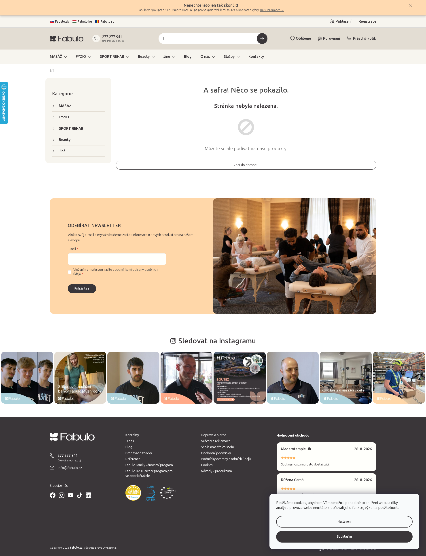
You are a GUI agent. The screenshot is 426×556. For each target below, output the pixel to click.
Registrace (367, 21)
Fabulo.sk (62, 22)
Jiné (62, 151)
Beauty (65, 140)
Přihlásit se (81, 288)
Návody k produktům (216, 471)
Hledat (262, 38)
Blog (128, 447)
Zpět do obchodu (246, 165)
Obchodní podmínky (216, 453)
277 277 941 (112, 37)
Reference (132, 459)
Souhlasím (344, 537)
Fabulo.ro (107, 22)
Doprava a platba (214, 435)
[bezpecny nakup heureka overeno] (133, 493)
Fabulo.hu (85, 22)
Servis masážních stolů (217, 447)
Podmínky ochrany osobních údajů (226, 459)
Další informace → (272, 10)
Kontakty (132, 435)
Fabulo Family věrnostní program (149, 465)
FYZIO (64, 117)
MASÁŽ (65, 106)
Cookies (207, 465)
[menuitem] (58, 57)
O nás (129, 441)
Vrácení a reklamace (215, 441)
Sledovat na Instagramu (217, 341)
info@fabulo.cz (70, 468)
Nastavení (344, 522)
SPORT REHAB (71, 128)
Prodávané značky (138, 453)
